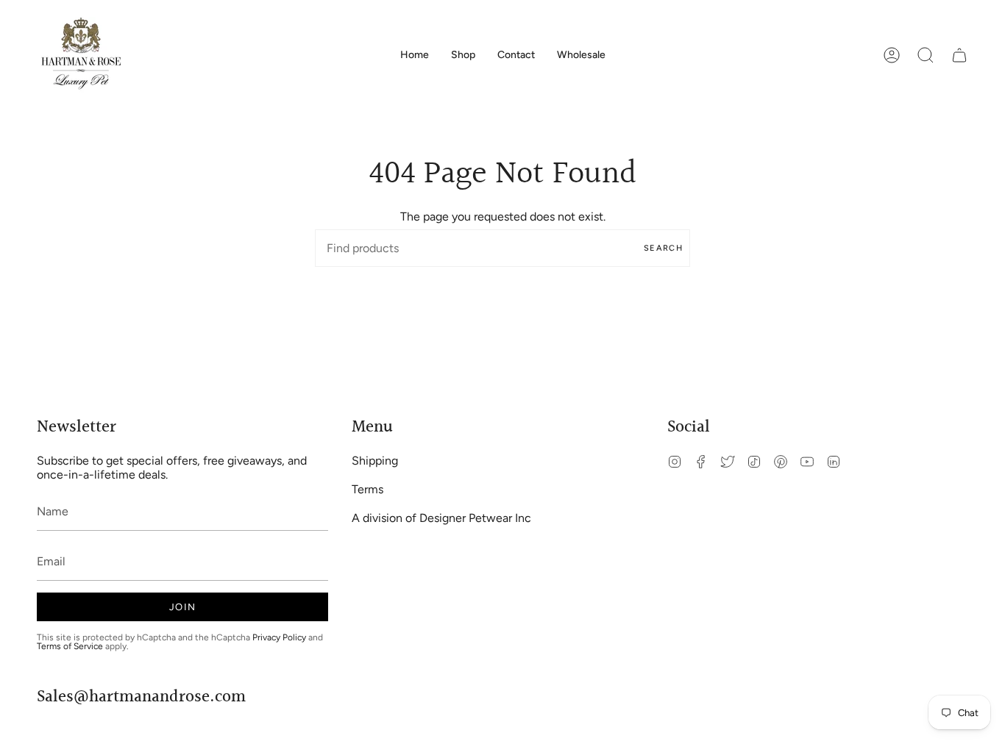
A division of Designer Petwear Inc (441, 518)
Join (182, 606)
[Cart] (959, 55)
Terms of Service (70, 646)
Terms (367, 489)
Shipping (375, 461)
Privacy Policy (279, 637)
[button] (463, 55)
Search (663, 248)
